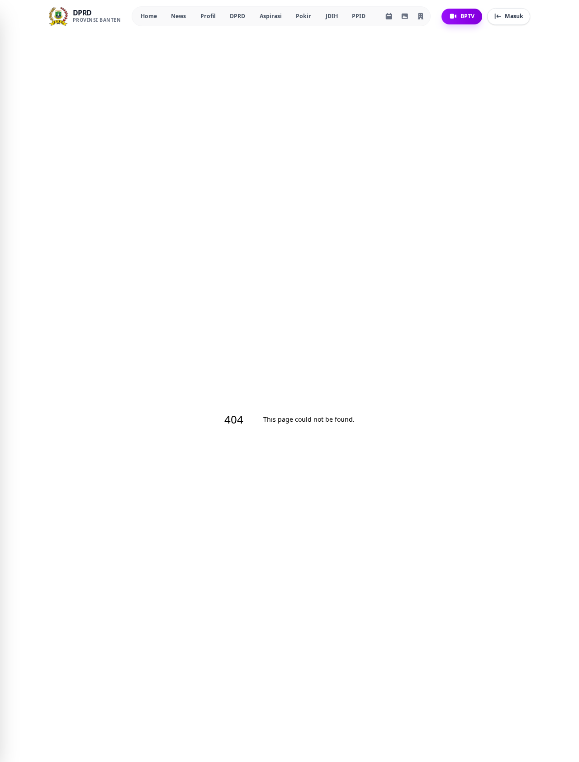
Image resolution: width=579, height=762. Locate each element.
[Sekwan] (420, 16)
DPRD (237, 16)
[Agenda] (389, 16)
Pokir (303, 16)
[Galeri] (405, 16)
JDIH (332, 16)
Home (149, 16)
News (178, 16)
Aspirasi (271, 16)
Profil (208, 16)
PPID (358, 16)
